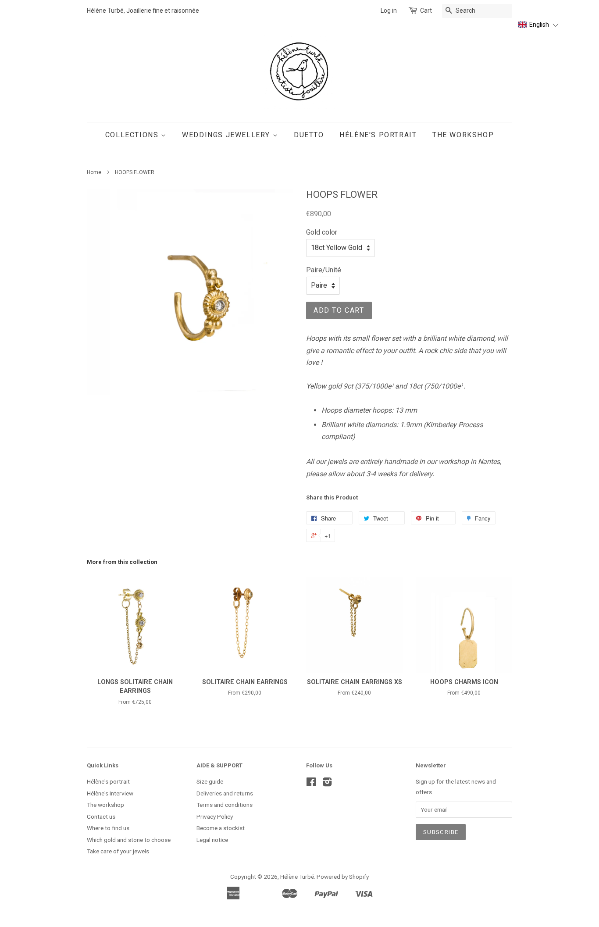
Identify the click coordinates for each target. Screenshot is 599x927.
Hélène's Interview (110, 793)
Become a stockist (220, 827)
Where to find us (108, 827)
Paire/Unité (323, 270)
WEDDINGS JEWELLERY (227, 135)
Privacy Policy (214, 816)
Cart (426, 10)
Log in (389, 10)
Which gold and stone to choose (129, 839)
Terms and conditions (224, 804)
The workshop (105, 804)
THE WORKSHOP (463, 135)
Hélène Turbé (297, 876)
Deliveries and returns (224, 793)
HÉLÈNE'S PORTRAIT (378, 135)
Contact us (101, 816)
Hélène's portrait (108, 781)
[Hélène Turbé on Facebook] (311, 783)
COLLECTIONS (133, 135)
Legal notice (212, 839)
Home (94, 172)
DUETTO (309, 135)
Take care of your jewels (118, 851)
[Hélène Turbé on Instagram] (327, 783)
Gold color (321, 232)
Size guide (209, 781)
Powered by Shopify (343, 876)
